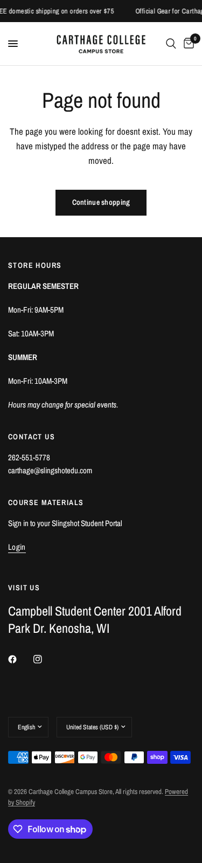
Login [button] (17, 546)
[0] (187, 43)
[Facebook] (20, 659)
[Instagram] (45, 659)
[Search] (171, 43)
